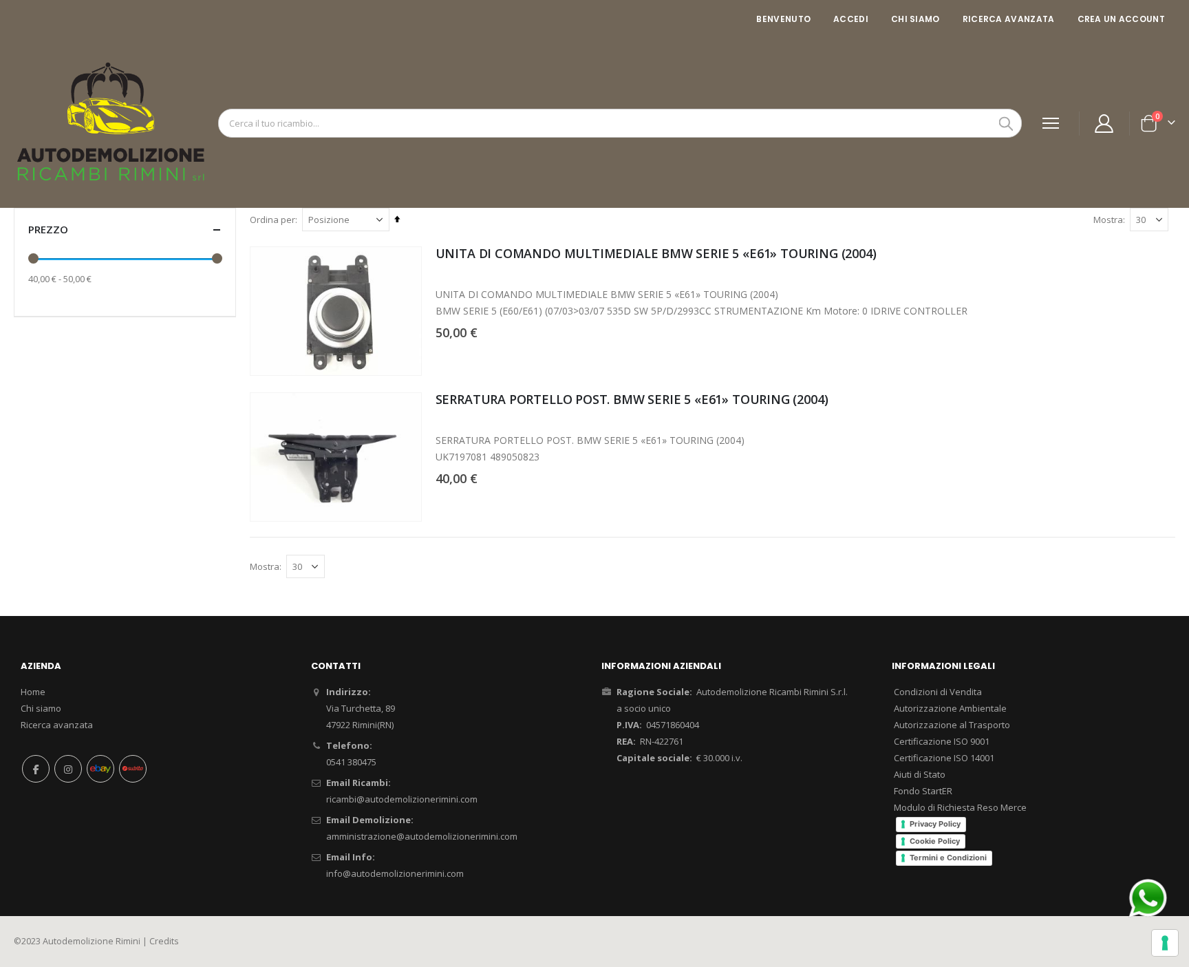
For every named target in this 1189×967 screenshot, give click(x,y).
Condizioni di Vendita (938, 692)
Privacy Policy (935, 824)
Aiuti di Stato (919, 774)
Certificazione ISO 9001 (941, 741)
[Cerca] (1006, 123)
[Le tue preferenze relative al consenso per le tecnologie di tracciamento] (1165, 943)
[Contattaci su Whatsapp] (1147, 897)
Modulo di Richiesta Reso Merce (960, 807)
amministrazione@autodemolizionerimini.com (421, 836)
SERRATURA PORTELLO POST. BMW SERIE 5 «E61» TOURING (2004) (632, 399)
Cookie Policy (935, 841)
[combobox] (620, 123)
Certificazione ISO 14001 (944, 758)
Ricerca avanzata (1009, 19)
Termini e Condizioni (948, 857)
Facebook (36, 769)
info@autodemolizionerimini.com (395, 873)
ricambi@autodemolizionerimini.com (402, 799)
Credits (164, 941)
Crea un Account (1122, 19)
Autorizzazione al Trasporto (952, 725)
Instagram (68, 769)
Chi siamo (41, 708)
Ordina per (272, 219)
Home (33, 692)
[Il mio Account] (1104, 123)
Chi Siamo (915, 19)
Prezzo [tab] (48, 229)
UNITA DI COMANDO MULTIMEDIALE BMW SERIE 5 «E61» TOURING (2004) (656, 253)
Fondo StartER (923, 791)
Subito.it (133, 769)
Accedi (850, 19)
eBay (100, 769)
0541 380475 (351, 762)
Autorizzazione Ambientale (950, 708)
